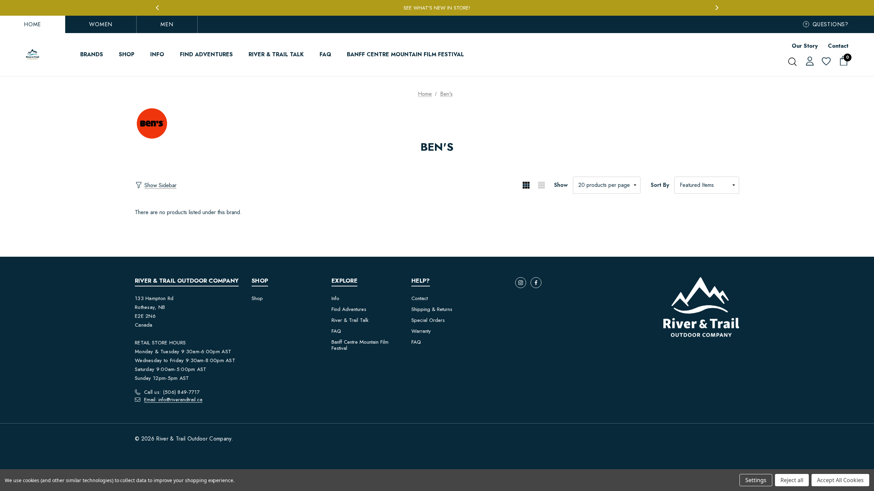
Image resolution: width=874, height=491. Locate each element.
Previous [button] (157, 8)
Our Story (805, 46)
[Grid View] (526, 185)
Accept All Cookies (840, 480)
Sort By (660, 185)
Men (166, 24)
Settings (755, 480)
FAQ (336, 331)
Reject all (791, 480)
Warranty (421, 331)
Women (100, 24)
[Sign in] (809, 60)
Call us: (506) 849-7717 (172, 392)
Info (335, 298)
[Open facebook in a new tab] (536, 282)
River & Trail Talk (350, 320)
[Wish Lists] (826, 62)
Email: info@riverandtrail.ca (173, 399)
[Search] (792, 61)
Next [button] (716, 8)
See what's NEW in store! (437, 8)
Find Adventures (349, 309)
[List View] (541, 185)
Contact (838, 46)
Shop (257, 298)
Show (561, 185)
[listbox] (706, 185)
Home (32, 24)
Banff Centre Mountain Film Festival (360, 345)
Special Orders (428, 320)
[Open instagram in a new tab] (520, 282)
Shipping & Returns (431, 309)
